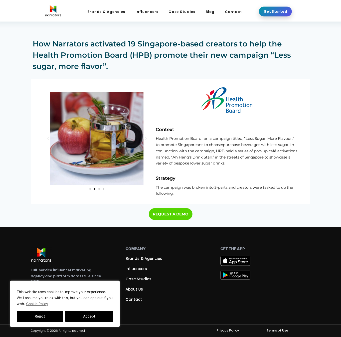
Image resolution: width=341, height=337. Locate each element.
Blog (210, 11)
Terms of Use (277, 330)
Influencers (147, 11)
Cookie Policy (37, 304)
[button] (48, 138)
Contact (233, 11)
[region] (65, 304)
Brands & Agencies (106, 11)
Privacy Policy (227, 330)
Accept (89, 316)
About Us (134, 289)
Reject (40, 316)
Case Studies (182, 11)
